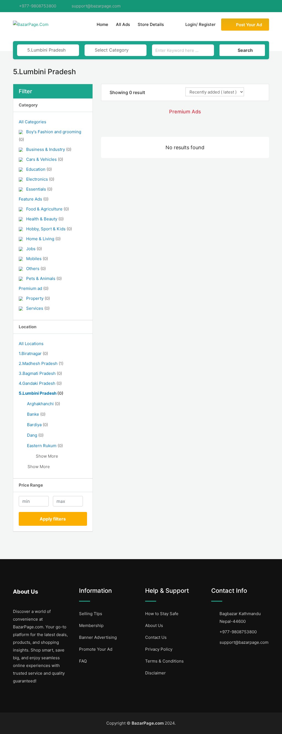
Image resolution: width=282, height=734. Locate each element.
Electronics (40, 179)
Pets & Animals (44, 278)
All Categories (32, 121)
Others (36, 268)
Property (38, 298)
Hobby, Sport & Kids (49, 228)
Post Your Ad (249, 24)
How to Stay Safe (161, 613)
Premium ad (33, 288)
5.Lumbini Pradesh (41, 393)
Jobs (34, 248)
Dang (35, 435)
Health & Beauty (45, 218)
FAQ (83, 661)
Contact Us (156, 637)
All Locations (31, 343)
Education (39, 169)
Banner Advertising (98, 637)
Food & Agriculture (47, 209)
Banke (36, 414)
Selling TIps (90, 613)
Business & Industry (48, 149)
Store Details (151, 24)
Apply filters (53, 519)
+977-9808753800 (37, 6)
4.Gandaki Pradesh (40, 383)
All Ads (123, 24)
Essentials (39, 189)
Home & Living (43, 238)
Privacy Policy (158, 649)
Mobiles (37, 258)
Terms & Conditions (164, 661)
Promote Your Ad (95, 649)
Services (38, 308)
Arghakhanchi (43, 403)
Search (245, 50)
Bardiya (37, 424)
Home (102, 24)
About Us (154, 625)
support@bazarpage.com (96, 6)
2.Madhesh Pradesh (41, 363)
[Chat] (173, 24)
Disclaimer (155, 673)
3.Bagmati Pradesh (40, 373)
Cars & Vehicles (44, 159)
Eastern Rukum (45, 445)
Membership (91, 625)
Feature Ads (33, 199)
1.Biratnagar (33, 353)
